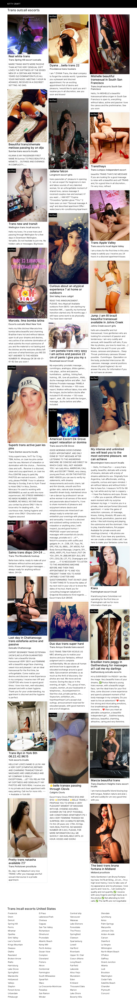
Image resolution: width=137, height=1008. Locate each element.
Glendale (105, 913)
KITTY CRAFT (13, 4)
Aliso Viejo (75, 972)
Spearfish (43, 979)
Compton (43, 955)
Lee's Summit (14, 941)
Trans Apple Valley (103, 242)
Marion (73, 990)
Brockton (105, 972)
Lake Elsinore (76, 923)
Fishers (42, 962)
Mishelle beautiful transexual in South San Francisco (106, 80)
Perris (11, 927)
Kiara (94, 588)
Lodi (103, 969)
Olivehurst (44, 934)
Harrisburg (13, 965)
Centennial (44, 969)
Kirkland (74, 983)
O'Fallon (105, 955)
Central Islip (75, 913)
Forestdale (75, 927)
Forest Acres (14, 990)
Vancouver (75, 917)
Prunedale (44, 937)
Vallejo (11, 983)
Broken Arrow (14, 958)
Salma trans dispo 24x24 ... (27, 552)
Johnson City (107, 930)
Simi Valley (13, 937)
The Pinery (75, 930)
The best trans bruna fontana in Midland (105, 867)
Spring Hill (13, 923)
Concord (105, 993)
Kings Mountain (15, 944)
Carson (104, 937)
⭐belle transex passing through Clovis (65, 787)
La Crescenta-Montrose (50, 986)
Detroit (11, 920)
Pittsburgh (13, 997)
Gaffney (105, 958)
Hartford (74, 948)
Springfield (13, 972)
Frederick (12, 913)
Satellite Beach (108, 983)
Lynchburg (106, 917)
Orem (10, 917)
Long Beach (75, 962)
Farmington (44, 972)
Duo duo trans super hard (67, 643)
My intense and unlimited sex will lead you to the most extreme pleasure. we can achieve (109, 454)
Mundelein (75, 976)
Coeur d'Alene (76, 958)
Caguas (42, 923)
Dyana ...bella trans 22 (64, 65)
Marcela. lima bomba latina (26, 320)
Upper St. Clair (77, 955)
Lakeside (74, 969)
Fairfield (74, 965)
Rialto (10, 962)
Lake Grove (13, 969)
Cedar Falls (106, 979)
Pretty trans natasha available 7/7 (22, 861)
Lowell (73, 944)
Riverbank (75, 951)
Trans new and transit (23, 223)
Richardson (44, 930)
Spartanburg (76, 941)
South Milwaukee (47, 976)
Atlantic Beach (45, 941)
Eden (72, 979)
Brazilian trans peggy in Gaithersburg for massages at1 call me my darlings (109, 665)
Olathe (11, 951)
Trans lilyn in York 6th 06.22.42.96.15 (23, 754)
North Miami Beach (110, 951)
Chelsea (43, 920)
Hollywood (13, 979)
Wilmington (106, 948)
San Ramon (44, 993)
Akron (42, 965)
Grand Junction (108, 962)
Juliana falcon (59, 171)
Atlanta (104, 965)
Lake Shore (75, 993)
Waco (41, 983)
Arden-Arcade (108, 934)
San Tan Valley (46, 927)
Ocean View (44, 951)
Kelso (103, 920)
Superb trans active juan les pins (27, 446)
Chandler (105, 986)
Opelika (11, 934)
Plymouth (105, 990)
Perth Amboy (45, 948)
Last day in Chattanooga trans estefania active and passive (26, 641)
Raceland (12, 955)
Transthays (98, 166)
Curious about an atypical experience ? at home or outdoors (67, 289)
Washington (106, 976)
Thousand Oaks (77, 986)
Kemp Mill (43, 944)
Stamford (105, 941)
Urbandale (13, 993)
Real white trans (19, 56)
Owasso (11, 948)
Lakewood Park (46, 917)
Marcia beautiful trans (105, 780)
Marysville (106, 927)
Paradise (43, 990)
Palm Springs (107, 923)
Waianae (74, 920)
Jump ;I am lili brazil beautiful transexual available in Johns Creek (107, 319)
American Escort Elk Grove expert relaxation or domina (68, 440)
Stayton (11, 986)
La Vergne (106, 944)
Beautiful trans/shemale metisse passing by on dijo (26, 146)
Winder (42, 997)
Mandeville (13, 976)
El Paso (42, 913)
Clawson (74, 937)
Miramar (12, 930)
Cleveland (43, 958)
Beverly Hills (76, 997)
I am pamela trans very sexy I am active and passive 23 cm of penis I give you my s (68, 354)
